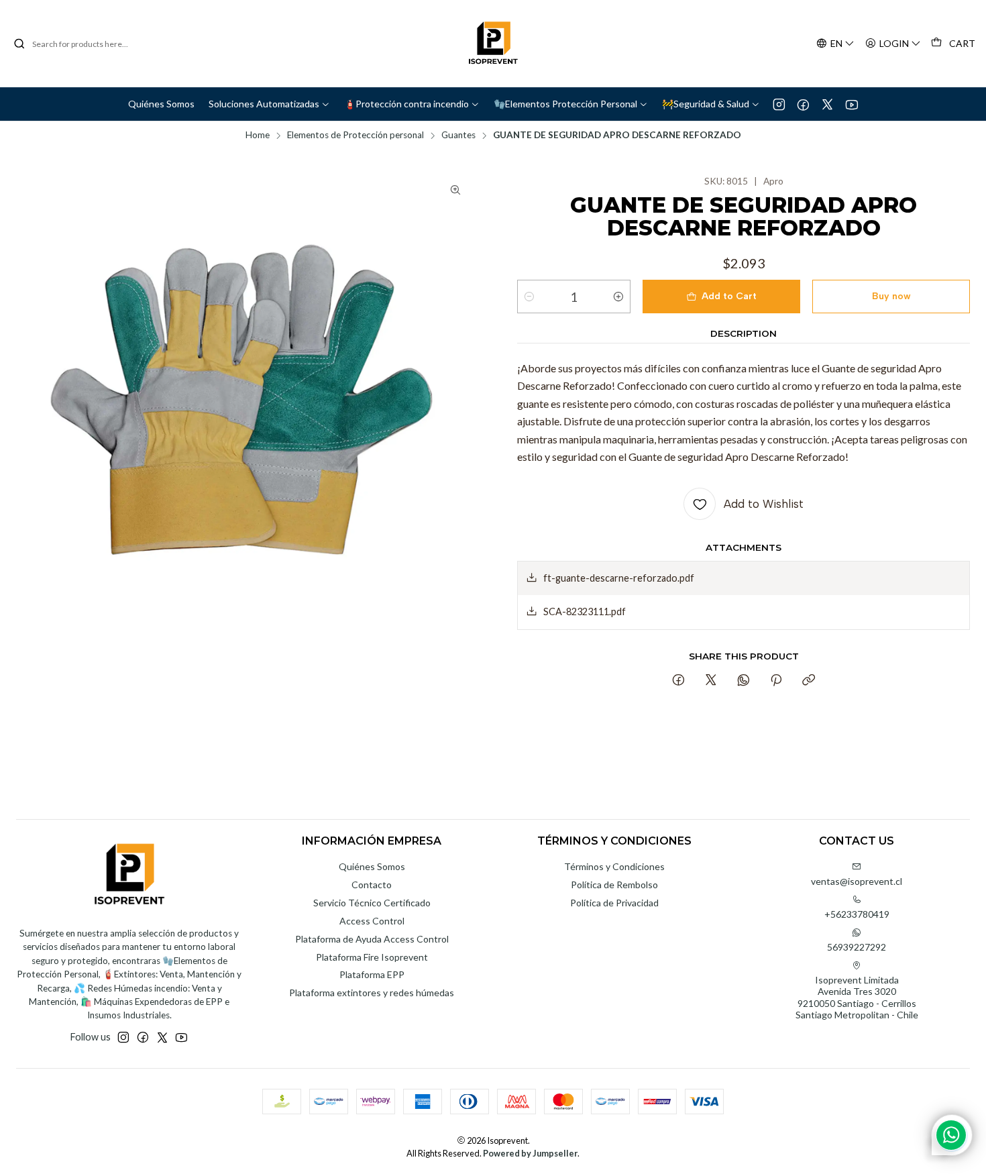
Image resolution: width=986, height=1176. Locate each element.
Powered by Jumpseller (530, 1153)
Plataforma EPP (371, 974)
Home (257, 135)
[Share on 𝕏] (711, 681)
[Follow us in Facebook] (803, 104)
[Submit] (19, 43)
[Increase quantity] (618, 296)
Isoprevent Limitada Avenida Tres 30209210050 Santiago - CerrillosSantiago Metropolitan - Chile (857, 997)
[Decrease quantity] (529, 296)
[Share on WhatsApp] (743, 681)
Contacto (371, 884)
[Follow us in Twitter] (827, 104)
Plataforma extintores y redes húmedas (371, 992)
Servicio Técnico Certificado (372, 902)
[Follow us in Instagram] (779, 104)
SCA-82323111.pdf (584, 611)
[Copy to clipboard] (809, 681)
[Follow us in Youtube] (851, 104)
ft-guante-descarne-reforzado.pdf (618, 578)
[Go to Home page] (493, 43)
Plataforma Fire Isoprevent (372, 957)
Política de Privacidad (614, 902)
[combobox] (82, 43)
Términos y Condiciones (614, 866)
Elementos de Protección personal (355, 135)
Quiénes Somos (372, 866)
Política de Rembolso (614, 884)
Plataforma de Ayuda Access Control (372, 939)
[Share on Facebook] (678, 681)
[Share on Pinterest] (776, 681)
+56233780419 (856, 914)
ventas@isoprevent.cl (856, 881)
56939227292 (856, 947)
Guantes (458, 135)
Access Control (371, 920)
